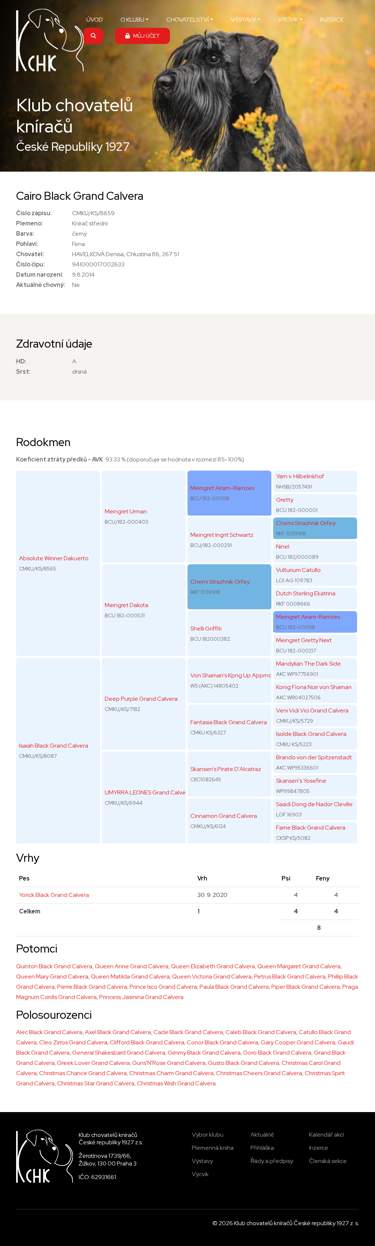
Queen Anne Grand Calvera (131, 966)
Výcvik (200, 1174)
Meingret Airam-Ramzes (222, 488)
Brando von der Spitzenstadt (314, 757)
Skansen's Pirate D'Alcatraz (225, 769)
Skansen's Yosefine (301, 781)
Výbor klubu (207, 1134)
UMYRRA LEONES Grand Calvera (148, 792)
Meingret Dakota (126, 605)
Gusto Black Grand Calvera (243, 1063)
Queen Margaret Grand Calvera (299, 966)
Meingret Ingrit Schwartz (221, 535)
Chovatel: (30, 254)
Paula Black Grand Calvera (234, 987)
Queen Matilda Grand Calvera (130, 976)
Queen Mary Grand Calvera (52, 976)
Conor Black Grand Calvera (222, 1042)
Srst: (23, 371)
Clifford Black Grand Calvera (147, 1042)
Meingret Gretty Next (304, 640)
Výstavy (202, 1161)
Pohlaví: (27, 244)
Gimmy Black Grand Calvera (204, 1052)
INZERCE (332, 19)
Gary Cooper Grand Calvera (298, 1042)
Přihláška (262, 1148)
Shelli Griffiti (206, 628)
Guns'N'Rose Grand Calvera (168, 1063)
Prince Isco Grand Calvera (163, 987)
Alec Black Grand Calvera (49, 1032)
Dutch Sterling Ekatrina (305, 593)
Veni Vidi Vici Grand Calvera (312, 710)
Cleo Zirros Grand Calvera (73, 1042)
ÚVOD (94, 19)
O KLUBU (132, 19)
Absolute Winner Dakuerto (54, 558)
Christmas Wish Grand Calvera (176, 1083)
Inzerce (318, 1148)
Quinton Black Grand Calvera (54, 966)
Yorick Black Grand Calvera (54, 895)
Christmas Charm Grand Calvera (171, 1073)
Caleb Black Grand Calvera (261, 1032)
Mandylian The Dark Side (308, 663)
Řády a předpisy (271, 1161)
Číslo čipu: (30, 264)
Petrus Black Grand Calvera (290, 976)
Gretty (284, 500)
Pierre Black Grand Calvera (92, 987)
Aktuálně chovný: (40, 285)
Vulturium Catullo (298, 570)
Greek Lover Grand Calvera (93, 1063)
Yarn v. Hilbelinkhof (300, 476)
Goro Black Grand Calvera (277, 1052)
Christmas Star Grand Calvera (95, 1083)
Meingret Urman (126, 511)
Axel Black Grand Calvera (118, 1032)
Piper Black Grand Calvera (305, 987)
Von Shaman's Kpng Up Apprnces (234, 675)
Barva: (25, 233)
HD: (21, 361)
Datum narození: (39, 274)
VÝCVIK (288, 19)
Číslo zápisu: (34, 213)
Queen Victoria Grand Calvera (212, 976)
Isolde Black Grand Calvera (311, 734)
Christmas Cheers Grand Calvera (259, 1073)
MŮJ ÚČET (145, 35)
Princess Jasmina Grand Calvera (141, 997)
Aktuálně (262, 1134)
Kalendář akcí (326, 1134)
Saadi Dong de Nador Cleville (314, 804)
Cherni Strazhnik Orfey (220, 581)
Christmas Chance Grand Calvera (83, 1073)
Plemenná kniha (213, 1148)
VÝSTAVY (243, 19)
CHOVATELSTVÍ (187, 19)
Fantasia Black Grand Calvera (228, 722)
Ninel (282, 546)
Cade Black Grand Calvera (188, 1032)
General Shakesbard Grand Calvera (118, 1052)
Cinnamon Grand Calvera (223, 816)
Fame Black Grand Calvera (310, 827)
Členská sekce (328, 1161)
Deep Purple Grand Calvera (141, 699)
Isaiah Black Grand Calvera (53, 745)
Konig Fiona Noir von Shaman (314, 687)
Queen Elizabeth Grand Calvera (213, 966)
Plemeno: (29, 223)
